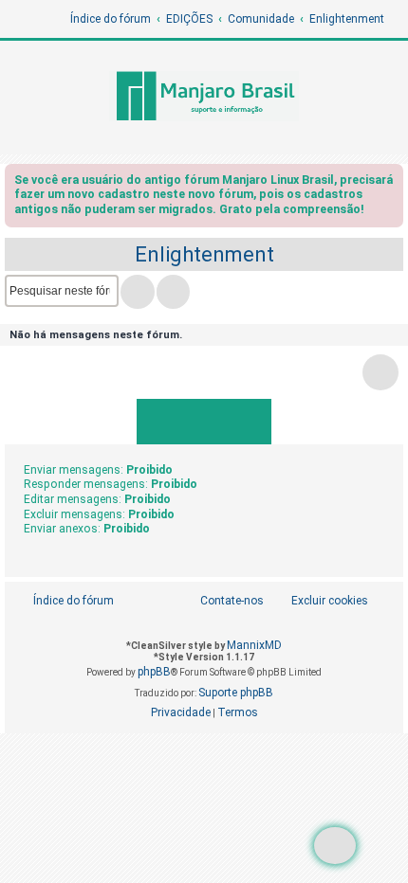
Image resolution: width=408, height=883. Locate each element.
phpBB (154, 671)
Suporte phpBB (235, 692)
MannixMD (254, 645)
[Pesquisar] (138, 292)
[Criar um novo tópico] (335, 845)
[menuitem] (319, 601)
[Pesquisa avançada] (173, 292)
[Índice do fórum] (204, 97)
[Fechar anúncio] (390, 183)
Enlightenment (204, 254)
